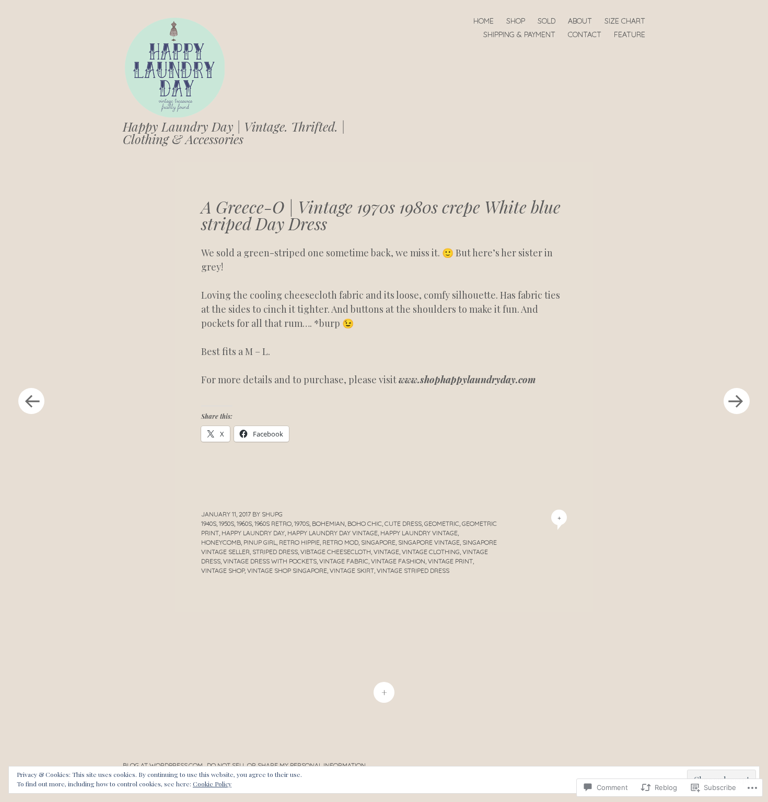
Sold (546, 21)
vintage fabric (343, 561)
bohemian (328, 523)
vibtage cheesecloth (335, 552)
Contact (584, 34)
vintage (386, 552)
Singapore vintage (429, 542)
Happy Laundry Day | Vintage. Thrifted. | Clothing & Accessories (234, 132)
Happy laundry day (253, 533)
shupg (272, 514)
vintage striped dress (413, 570)
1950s (226, 523)
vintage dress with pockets (270, 561)
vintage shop (223, 570)
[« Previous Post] (31, 401)
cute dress (403, 523)
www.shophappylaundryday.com (467, 379)
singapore (378, 542)
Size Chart (624, 21)
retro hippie (299, 542)
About (580, 21)
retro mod (340, 542)
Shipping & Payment (519, 34)
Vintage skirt (352, 570)
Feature (629, 34)
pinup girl (259, 542)
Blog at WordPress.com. (163, 765)
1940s (208, 523)
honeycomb (221, 542)
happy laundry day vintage (332, 533)
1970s (301, 523)
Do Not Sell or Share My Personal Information (286, 765)
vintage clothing (431, 552)
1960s (244, 523)
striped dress (275, 552)
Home (483, 21)
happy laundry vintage (419, 533)
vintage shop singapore (287, 570)
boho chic (364, 523)
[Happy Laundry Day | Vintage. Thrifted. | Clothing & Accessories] (179, 66)
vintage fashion (398, 561)
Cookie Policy (212, 784)
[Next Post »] (736, 401)
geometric (441, 523)
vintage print (450, 561)
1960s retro (273, 523)
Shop (515, 21)
